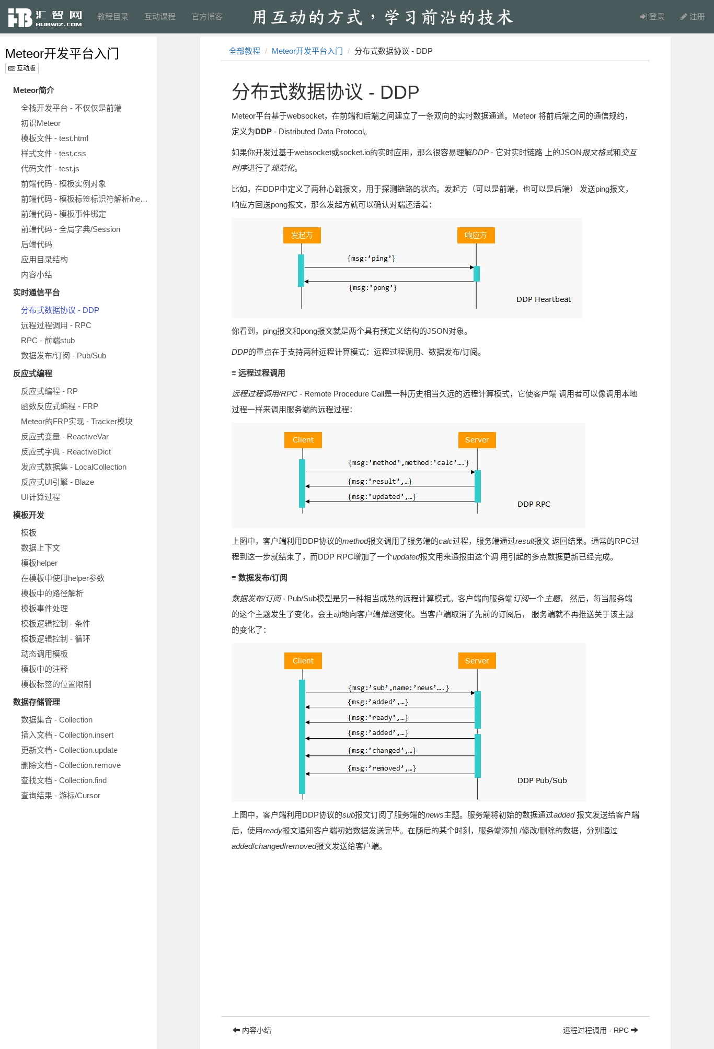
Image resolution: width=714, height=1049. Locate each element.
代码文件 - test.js (50, 168)
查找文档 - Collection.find (64, 780)
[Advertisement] (435, 943)
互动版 (25, 68)
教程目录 (113, 16)
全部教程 (244, 50)
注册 (696, 16)
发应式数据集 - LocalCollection (73, 466)
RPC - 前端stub (48, 340)
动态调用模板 (44, 653)
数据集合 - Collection (57, 719)
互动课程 (160, 16)
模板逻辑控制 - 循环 (55, 638)
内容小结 (36, 274)
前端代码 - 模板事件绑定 (63, 213)
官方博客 (207, 16)
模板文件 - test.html (54, 138)
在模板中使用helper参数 (63, 578)
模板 (29, 532)
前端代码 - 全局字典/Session (70, 229)
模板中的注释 (44, 669)
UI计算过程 (40, 497)
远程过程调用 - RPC (56, 325)
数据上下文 (40, 547)
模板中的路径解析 (52, 593)
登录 (656, 16)
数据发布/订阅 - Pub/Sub (63, 355)
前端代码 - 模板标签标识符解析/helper (86, 198)
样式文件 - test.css (53, 153)
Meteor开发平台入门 (62, 53)
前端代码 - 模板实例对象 (63, 183)
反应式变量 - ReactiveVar (65, 436)
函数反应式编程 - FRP (59, 406)
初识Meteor (41, 123)
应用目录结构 (44, 259)
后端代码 (36, 244)
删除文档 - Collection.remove (71, 765)
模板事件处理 (44, 608)
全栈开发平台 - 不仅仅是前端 (71, 107)
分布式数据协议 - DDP (60, 310)
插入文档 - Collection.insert (67, 734)
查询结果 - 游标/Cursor (60, 795)
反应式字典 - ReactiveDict (66, 451)
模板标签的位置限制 (56, 684)
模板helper (39, 562)
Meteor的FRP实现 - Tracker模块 (77, 421)
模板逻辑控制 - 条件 (55, 623)
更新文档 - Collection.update (69, 749)
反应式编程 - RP (49, 391)
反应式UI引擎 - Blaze (57, 481)
